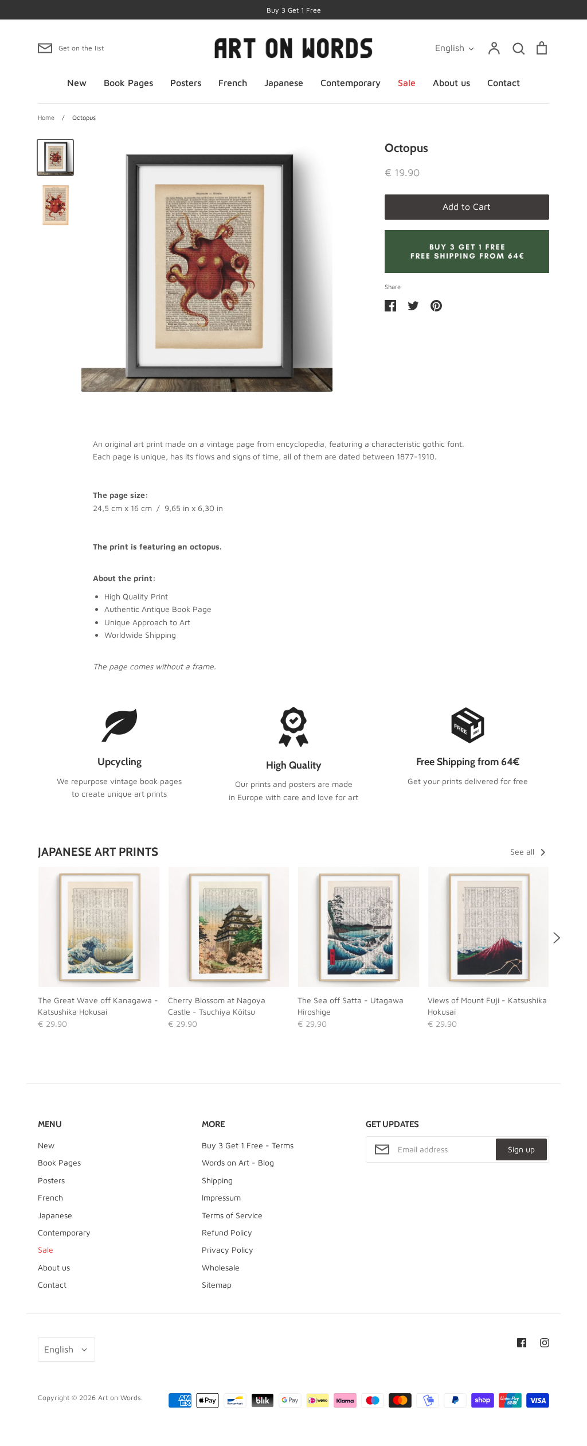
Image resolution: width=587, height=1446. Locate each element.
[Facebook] (521, 1342)
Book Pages (128, 82)
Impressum (221, 1197)
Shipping (217, 1180)
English (449, 47)
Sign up (521, 1149)
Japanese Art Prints (98, 851)
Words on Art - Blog (238, 1162)
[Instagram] (544, 1342)
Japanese (283, 82)
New (77, 82)
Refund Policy (227, 1232)
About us (451, 82)
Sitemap (217, 1284)
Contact (503, 82)
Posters (185, 82)
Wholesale (221, 1267)
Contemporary (350, 82)
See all (523, 851)
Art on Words (119, 1397)
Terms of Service (232, 1215)
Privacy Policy (227, 1249)
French (232, 82)
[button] (30, 937)
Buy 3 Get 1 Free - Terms (248, 1145)
